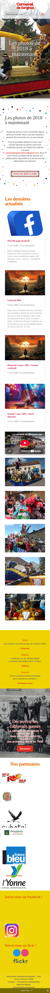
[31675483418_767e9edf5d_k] (25, 518)
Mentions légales (24, 985)
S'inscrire (25, 648)
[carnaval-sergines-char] (25, 485)
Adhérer (25, 666)
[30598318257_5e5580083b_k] (25, 552)
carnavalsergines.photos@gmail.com (22, 153)
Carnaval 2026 (14, 300)
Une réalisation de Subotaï (23, 987)
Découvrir (25, 748)
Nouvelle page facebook (18, 241)
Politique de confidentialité (28, 982)
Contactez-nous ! (25, 683)
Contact (11, 982)
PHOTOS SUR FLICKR (25, 173)
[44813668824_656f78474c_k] (25, 585)
